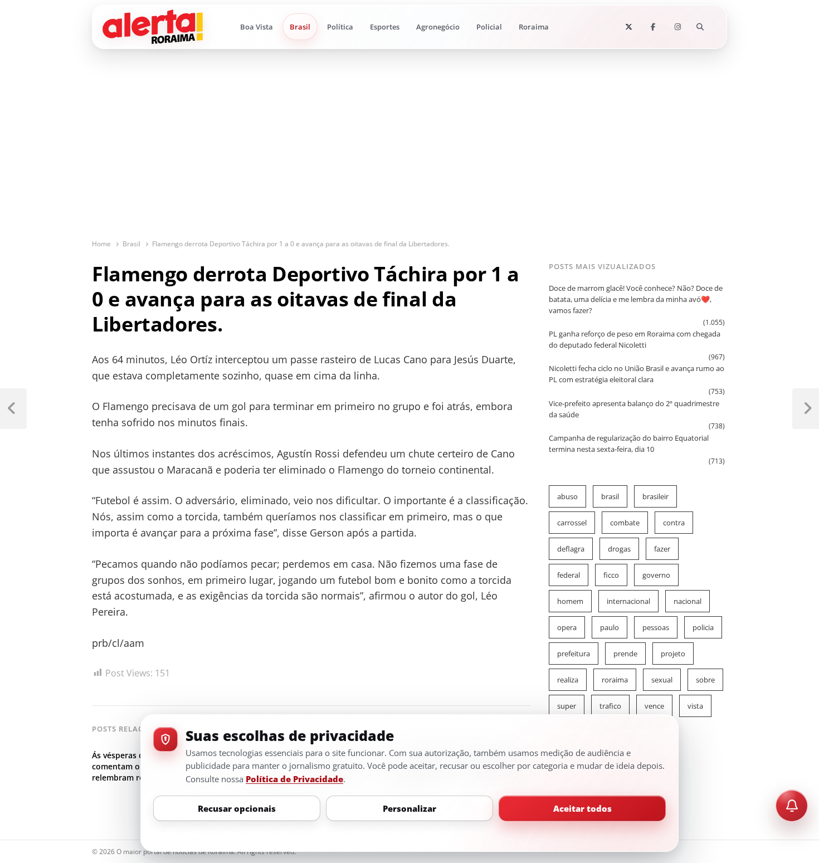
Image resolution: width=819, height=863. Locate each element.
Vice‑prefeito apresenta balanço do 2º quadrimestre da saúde (634, 409)
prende (625, 654)
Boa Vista (256, 27)
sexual (661, 680)
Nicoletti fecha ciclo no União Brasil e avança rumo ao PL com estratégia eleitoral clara (636, 373)
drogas (619, 549)
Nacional (687, 601)
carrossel (572, 523)
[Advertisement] (409, 155)
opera (567, 627)
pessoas (655, 627)
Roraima (534, 27)
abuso (567, 496)
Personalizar (409, 808)
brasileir (655, 496)
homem (570, 601)
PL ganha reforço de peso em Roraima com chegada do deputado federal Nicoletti (634, 339)
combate (625, 523)
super (566, 706)
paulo (609, 627)
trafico (610, 706)
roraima (615, 680)
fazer (662, 549)
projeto (673, 654)
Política (340, 27)
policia (703, 627)
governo (656, 575)
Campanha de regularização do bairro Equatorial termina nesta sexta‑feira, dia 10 (629, 443)
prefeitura (573, 654)
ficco (611, 575)
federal (568, 575)
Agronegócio (438, 27)
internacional (628, 601)
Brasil (300, 27)
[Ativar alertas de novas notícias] (792, 805)
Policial (489, 27)
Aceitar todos (582, 808)
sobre (705, 680)
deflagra (570, 549)
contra (674, 523)
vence (654, 706)
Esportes (384, 27)
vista (695, 706)
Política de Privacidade (294, 778)
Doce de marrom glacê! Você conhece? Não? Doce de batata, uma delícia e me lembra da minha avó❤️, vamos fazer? (636, 299)
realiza (567, 680)
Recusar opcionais (237, 808)
